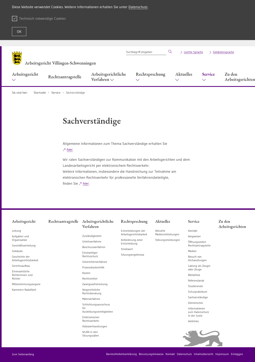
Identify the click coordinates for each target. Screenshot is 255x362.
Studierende (195, 286)
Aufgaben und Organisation (20, 238)
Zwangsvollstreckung (95, 284)
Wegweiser (194, 236)
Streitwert (127, 249)
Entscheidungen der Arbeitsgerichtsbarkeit (134, 232)
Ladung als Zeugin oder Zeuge (199, 267)
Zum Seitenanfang (23, 354)
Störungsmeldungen (167, 240)
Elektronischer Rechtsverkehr (90, 319)
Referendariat (196, 280)
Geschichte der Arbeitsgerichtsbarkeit (25, 258)
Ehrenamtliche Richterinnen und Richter (22, 275)
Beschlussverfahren (93, 247)
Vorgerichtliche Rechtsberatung (91, 291)
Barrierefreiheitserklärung (121, 354)
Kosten (86, 273)
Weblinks (193, 321)
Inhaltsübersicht (203, 354)
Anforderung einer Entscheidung (132, 241)
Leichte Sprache (193, 52)
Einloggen (237, 354)
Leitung (16, 231)
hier (70, 149)
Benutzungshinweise (151, 354)
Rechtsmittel (89, 278)
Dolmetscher (195, 303)
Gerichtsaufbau (21, 266)
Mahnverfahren (91, 299)
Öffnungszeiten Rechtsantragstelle (199, 243)
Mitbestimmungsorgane (26, 284)
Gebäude (17, 251)
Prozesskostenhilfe (93, 267)
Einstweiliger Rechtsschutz (90, 254)
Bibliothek (194, 275)
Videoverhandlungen (94, 326)
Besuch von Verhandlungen (197, 258)
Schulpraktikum (197, 291)
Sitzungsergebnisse (132, 254)
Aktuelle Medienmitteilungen (167, 232)
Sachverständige (198, 297)
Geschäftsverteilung (24, 245)
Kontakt (192, 231)
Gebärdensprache (223, 52)
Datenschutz (138, 7)
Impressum (222, 354)
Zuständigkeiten (92, 236)
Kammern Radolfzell (24, 289)
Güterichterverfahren (94, 262)
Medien (192, 251)
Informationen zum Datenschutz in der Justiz (198, 312)
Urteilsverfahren (91, 241)
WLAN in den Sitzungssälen (90, 333)
